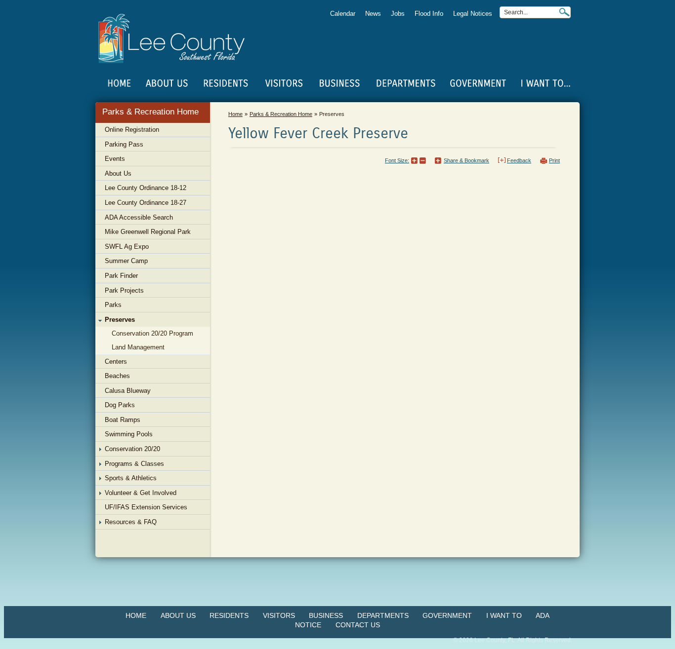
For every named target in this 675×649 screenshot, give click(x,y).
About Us (178, 615)
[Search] (564, 12)
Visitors (279, 615)
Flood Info (429, 13)
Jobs (398, 13)
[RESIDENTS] (225, 83)
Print (554, 160)
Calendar (342, 13)
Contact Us (358, 625)
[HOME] (119, 83)
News (373, 13)
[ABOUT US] (166, 83)
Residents (229, 615)
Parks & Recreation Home (150, 111)
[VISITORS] (283, 83)
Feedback (519, 160)
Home (119, 83)
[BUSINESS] (340, 83)
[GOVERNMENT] (478, 83)
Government (447, 615)
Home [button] (178, 38)
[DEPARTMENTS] (406, 83)
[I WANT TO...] (544, 83)
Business (326, 615)
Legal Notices (472, 13)
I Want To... (544, 83)
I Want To (504, 615)
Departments (383, 615)
